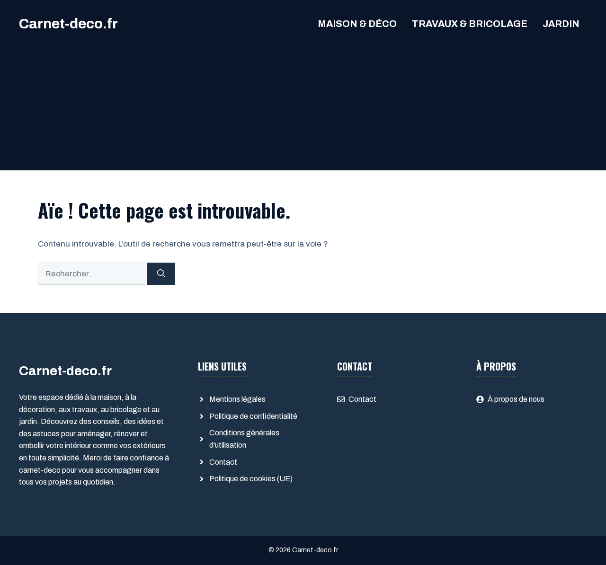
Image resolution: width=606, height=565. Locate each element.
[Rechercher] (161, 274)
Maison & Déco (357, 23)
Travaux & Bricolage (469, 23)
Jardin (561, 23)
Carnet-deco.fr (68, 23)
